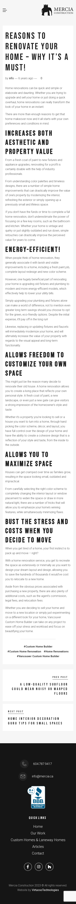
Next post (16, 711)
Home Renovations (57, 651)
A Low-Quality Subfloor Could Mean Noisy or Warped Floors (40, 689)
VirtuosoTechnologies (45, 890)
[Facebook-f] (28, 867)
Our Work (38, 833)
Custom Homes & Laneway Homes (38, 840)
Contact (38, 853)
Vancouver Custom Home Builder (39, 656)
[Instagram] (39, 867)
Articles (38, 846)
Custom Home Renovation (25, 651)
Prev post (60, 677)
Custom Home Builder (38, 646)
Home (38, 826)
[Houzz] (49, 867)
